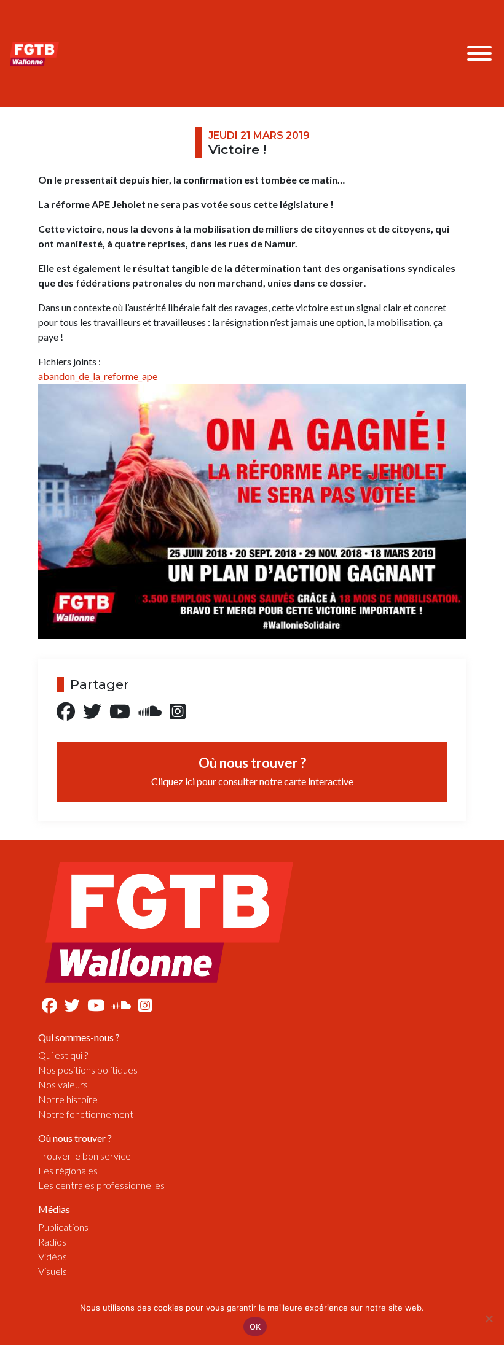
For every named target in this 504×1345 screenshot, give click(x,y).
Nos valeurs (63, 1084)
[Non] (488, 1318)
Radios (52, 1241)
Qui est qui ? (63, 1055)
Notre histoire (68, 1099)
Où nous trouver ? (252, 770)
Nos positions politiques (88, 1070)
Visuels (52, 1271)
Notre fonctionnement (85, 1114)
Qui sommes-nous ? (79, 1037)
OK (255, 1326)
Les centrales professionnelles (101, 1185)
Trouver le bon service (84, 1155)
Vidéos (52, 1256)
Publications (63, 1227)
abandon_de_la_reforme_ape (97, 376)
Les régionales (68, 1170)
